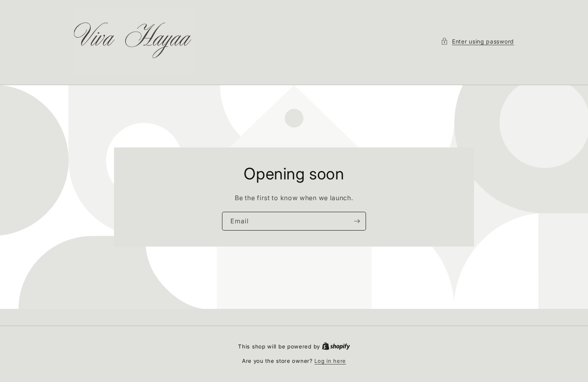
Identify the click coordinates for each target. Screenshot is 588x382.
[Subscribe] (357, 221)
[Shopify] (336, 346)
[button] (477, 41)
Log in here (330, 361)
